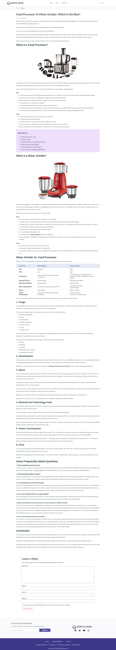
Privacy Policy (76, 644)
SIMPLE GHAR (84, 626)
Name (24, 585)
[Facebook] (75, 630)
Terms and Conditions (63, 644)
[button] (47, 641)
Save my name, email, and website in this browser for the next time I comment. (46, 605)
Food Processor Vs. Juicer (28, 137)
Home (51, 2)
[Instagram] (88, 630)
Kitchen (64, 2)
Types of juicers (26, 139)
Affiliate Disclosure (41, 644)
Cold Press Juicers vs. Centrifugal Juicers (33, 142)
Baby (57, 2)
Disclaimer (52, 644)
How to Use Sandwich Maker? (30, 144)
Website (24, 598)
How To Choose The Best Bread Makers (33, 149)
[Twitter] (80, 630)
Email (24, 592)
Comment (25, 565)
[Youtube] (84, 630)
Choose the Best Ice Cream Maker (31, 147)
